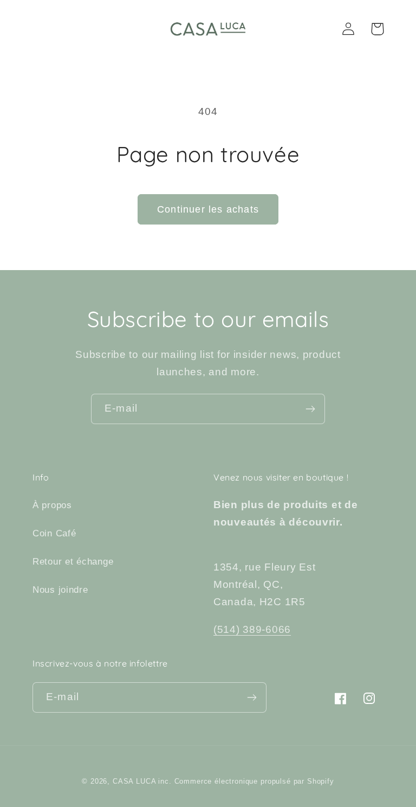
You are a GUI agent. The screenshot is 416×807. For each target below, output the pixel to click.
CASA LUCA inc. (142, 781)
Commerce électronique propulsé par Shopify (254, 781)
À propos (52, 505)
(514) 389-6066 (252, 629)
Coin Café (54, 533)
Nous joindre (60, 590)
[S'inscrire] (310, 409)
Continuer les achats (208, 209)
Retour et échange (72, 561)
